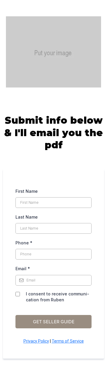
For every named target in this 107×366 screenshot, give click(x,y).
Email (22, 268)
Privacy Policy (36, 341)
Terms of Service (68, 341)
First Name (26, 191)
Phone (23, 242)
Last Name (26, 216)
